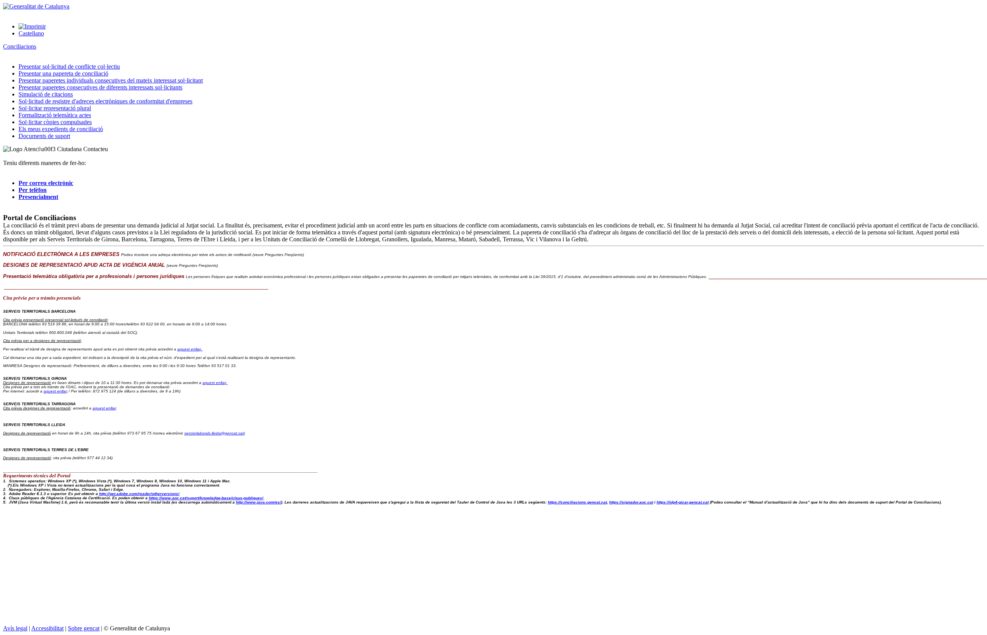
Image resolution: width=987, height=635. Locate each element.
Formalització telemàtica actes (55, 115)
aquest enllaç (55, 391)
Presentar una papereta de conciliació (63, 73)
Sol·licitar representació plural (55, 108)
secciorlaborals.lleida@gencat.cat (214, 433)
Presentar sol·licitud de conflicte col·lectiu (69, 66)
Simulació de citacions (46, 94)
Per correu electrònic (46, 183)
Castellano (31, 33)
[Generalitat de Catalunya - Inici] (36, 6)
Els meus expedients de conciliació (61, 129)
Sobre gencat (83, 628)
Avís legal (15, 628)
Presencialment (38, 197)
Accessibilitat (47, 628)
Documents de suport (44, 136)
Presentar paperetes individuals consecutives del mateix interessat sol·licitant (111, 80)
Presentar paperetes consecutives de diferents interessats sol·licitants (100, 87)
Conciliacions (19, 46)
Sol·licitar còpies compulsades (55, 122)
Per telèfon (33, 190)
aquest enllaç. (189, 349)
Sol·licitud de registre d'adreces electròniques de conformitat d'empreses (105, 101)
